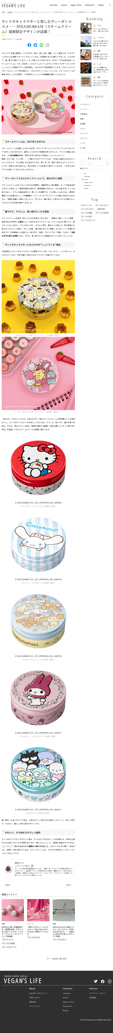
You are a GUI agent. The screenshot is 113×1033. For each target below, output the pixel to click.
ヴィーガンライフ (102, 205)
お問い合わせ (34, 997)
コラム (99, 25)
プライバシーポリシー (98, 993)
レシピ (99, 64)
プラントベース (7, 939)
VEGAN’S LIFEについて (38, 993)
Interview (53, 5)
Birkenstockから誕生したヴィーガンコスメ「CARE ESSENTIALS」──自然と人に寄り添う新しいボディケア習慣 (64, 931)
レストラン (84, 133)
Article (64, 5)
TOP (3, 12)
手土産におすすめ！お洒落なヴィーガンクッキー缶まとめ (101, 56)
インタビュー (101, 37)
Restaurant (89, 5)
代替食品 (83, 114)
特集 (98, 51)
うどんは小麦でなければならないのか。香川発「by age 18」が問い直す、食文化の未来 (101, 45)
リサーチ (83, 138)
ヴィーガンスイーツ (9, 947)
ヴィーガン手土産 (8, 943)
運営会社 (32, 1001)
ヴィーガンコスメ (34, 937)
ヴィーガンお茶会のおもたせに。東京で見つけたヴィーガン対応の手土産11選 (101, 84)
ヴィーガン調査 (86, 213)
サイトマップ (34, 1006)
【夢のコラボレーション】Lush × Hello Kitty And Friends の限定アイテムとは (38, 930)
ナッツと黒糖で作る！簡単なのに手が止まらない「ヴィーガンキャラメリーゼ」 (101, 71)
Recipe (101, 5)
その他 (82, 148)
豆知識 (82, 123)
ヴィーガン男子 (86, 216)
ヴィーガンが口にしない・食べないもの (101, 30)
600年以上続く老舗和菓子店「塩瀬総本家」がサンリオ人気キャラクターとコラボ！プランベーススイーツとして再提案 (12, 931)
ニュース (19, 39)
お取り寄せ (101, 209)
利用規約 (92, 997)
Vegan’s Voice (76, 5)
